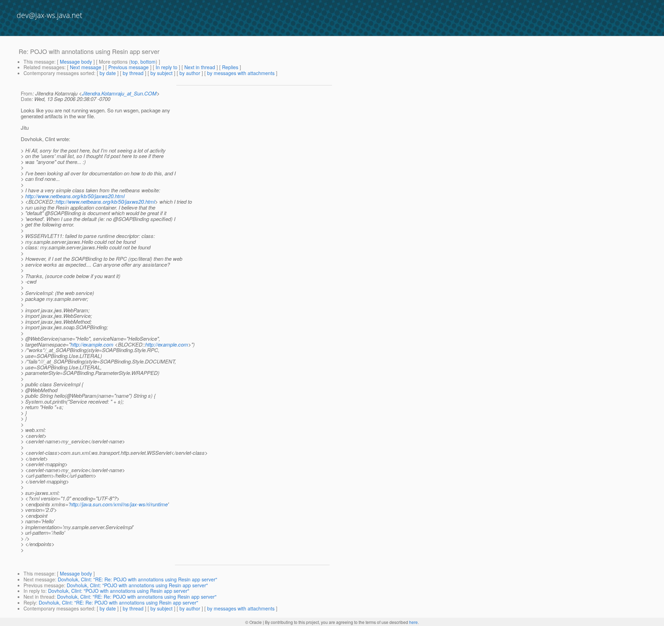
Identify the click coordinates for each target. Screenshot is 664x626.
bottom (148, 61)
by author (189, 73)
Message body (76, 61)
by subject (161, 73)
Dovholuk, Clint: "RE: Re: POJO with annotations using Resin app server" (137, 579)
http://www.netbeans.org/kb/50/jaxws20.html (74, 196)
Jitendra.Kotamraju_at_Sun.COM (119, 93)
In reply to (166, 67)
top (134, 61)
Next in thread (199, 67)
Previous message (128, 67)
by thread (133, 73)
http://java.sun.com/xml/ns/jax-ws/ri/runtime (119, 504)
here (413, 622)
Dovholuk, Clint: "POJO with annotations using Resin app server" (137, 585)
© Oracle (253, 622)
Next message (85, 67)
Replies (230, 67)
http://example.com (92, 344)
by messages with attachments (241, 73)
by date (108, 73)
